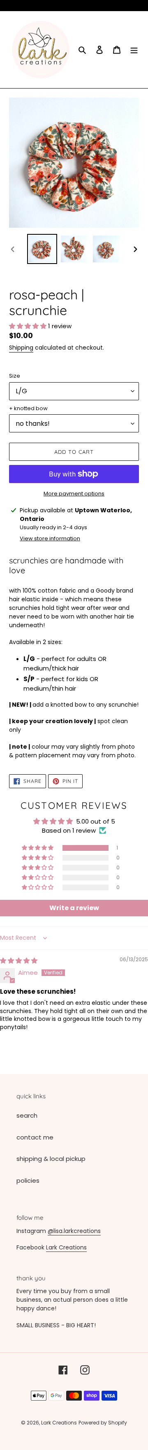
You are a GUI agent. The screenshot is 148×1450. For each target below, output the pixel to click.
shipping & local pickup (51, 1158)
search (26, 1115)
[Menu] (134, 49)
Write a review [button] (74, 908)
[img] (18, 960)
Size (14, 376)
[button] (28, 326)
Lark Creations (66, 1247)
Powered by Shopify (103, 1422)
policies (27, 1180)
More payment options (74, 493)
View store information (50, 538)
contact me (34, 1137)
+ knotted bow (28, 408)
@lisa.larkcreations (74, 1231)
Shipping (21, 347)
